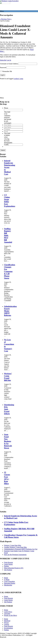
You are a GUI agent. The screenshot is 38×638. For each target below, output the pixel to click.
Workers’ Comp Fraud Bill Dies (8, 377)
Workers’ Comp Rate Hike (12, 545)
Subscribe (3, 60)
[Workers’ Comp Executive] (9, 1)
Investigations (8, 628)
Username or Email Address (9, 64)
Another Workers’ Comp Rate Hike (15, 547)
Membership (8, 585)
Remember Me (7, 71)
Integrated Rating (9, 583)
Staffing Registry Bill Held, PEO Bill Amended (8, 235)
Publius (6, 566)
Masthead (7, 621)
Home (6, 578)
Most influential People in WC (14, 568)
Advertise (7, 613)
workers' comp (18, 78)
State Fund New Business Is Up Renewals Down (8, 441)
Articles (6, 624)
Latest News (8, 612)
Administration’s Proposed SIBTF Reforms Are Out (20, 549)
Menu (2, 11)
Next (9, 19)
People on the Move (10, 615)
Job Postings (8, 570)
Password (3, 67)
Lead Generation (9, 581)
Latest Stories (8, 564)
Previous (3, 19)
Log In (9, 60)
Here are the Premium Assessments (15, 554)
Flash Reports (8, 562)
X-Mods (6, 579)
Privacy (6, 622)
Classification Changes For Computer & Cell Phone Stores (9, 271)
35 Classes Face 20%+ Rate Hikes (7, 478)
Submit (3, 150)
